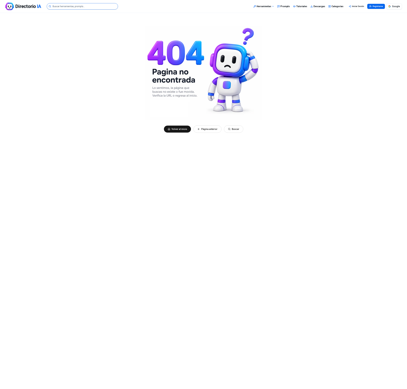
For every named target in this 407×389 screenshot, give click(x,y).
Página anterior (209, 129)
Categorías (337, 6)
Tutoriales (301, 6)
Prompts (285, 6)
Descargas (319, 6)
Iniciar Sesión (358, 6)
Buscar (235, 129)
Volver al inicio (179, 129)
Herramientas (264, 6)
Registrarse (378, 6)
